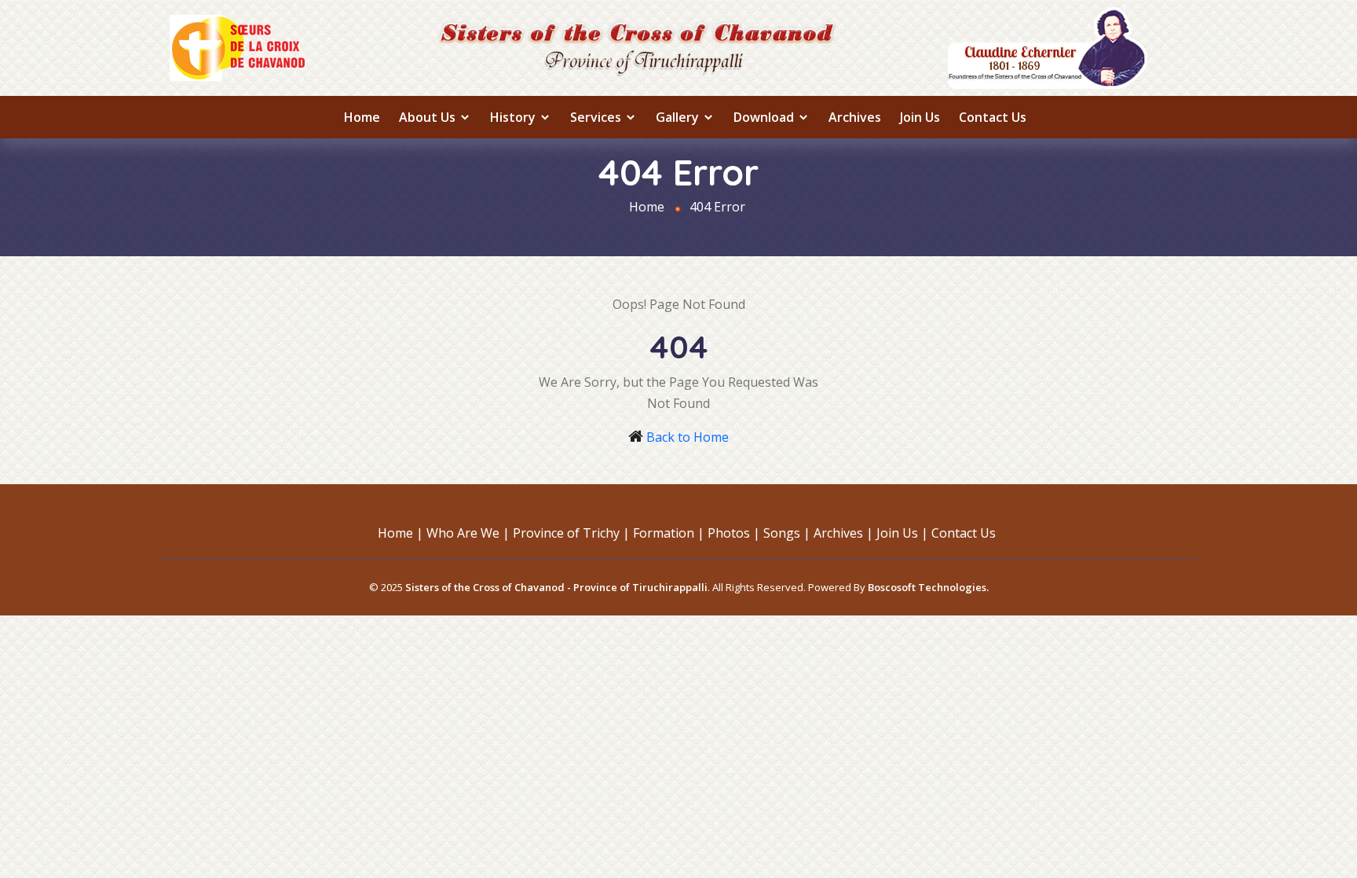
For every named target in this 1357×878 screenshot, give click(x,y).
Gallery (679, 117)
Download (765, 117)
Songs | (786, 533)
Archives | (843, 533)
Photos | (734, 533)
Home (362, 117)
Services (597, 117)
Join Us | (902, 533)
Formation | (668, 533)
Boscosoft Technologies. (928, 587)
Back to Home (687, 437)
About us (429, 117)
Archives (854, 117)
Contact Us (992, 117)
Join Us (920, 117)
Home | (400, 533)
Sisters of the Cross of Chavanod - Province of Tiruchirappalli (556, 587)
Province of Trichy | (571, 533)
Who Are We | (468, 533)
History (514, 117)
